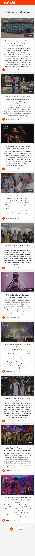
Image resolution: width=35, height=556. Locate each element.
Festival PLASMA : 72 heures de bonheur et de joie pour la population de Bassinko (17, 449)
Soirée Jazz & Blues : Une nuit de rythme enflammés (17, 247)
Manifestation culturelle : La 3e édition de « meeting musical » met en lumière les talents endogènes (17, 347)
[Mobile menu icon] (2, 3)
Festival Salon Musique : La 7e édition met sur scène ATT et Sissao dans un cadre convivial (17, 500)
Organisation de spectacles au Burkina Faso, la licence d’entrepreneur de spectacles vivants (17, 43)
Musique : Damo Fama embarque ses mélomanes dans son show (17, 296)
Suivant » (21, 529)
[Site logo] (10, 3)
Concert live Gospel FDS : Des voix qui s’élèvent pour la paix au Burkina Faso (17, 98)
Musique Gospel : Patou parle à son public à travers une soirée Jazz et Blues (17, 197)
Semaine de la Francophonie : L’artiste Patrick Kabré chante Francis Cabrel (17, 147)
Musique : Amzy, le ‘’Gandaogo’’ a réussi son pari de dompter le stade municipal (17, 400)
